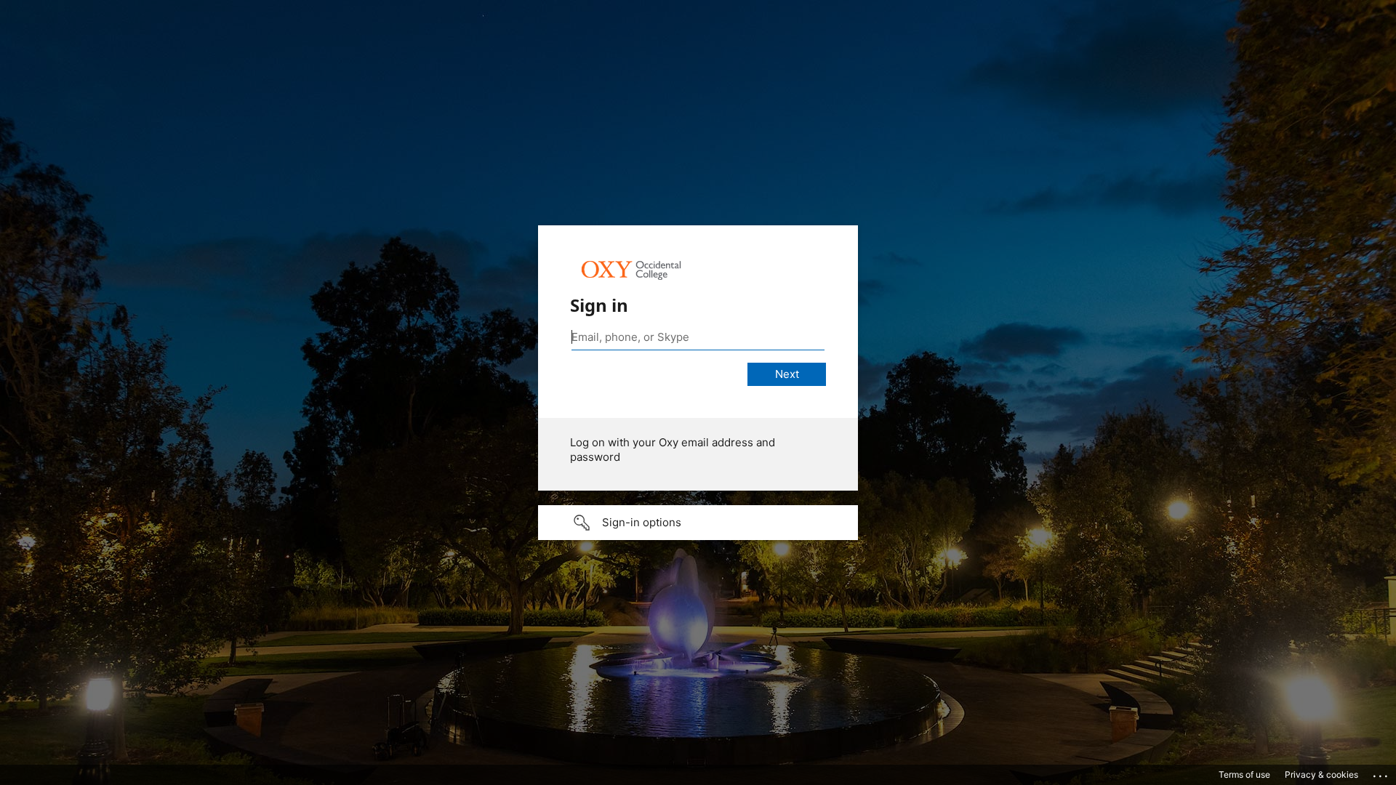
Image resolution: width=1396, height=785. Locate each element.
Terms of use (1244, 774)
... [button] (1381, 772)
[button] (698, 522)
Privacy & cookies (1321, 774)
